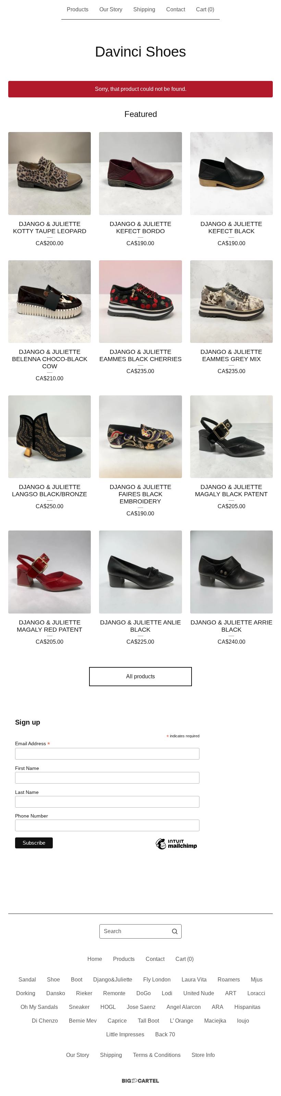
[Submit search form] (175, 931)
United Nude (198, 993)
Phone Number (31, 816)
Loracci (256, 993)
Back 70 (165, 1034)
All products (140, 676)
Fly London (157, 979)
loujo (243, 1021)
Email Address (32, 743)
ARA (217, 1007)
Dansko (55, 993)
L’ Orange (181, 1021)
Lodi (167, 993)
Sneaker (79, 1007)
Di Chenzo (45, 1021)
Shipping (144, 9)
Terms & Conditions (157, 1055)
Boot (76, 979)
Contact (175, 9)
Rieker (84, 993)
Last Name (27, 792)
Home (94, 959)
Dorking (25, 993)
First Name (27, 768)
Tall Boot (148, 1021)
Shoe (53, 979)
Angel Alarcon (184, 1007)
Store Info (203, 1055)
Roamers (229, 979)
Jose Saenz (141, 1007)
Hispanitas (247, 1007)
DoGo (143, 993)
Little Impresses (125, 1034)
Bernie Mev (83, 1021)
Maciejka (215, 1021)
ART (230, 993)
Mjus (256, 979)
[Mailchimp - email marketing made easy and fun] (176, 849)
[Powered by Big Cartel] (140, 1081)
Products (77, 9)
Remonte (114, 993)
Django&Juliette (112, 979)
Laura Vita (194, 979)
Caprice (117, 1021)
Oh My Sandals (39, 1007)
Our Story (110, 9)
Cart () (205, 9)
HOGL (108, 1007)
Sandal (27, 979)
